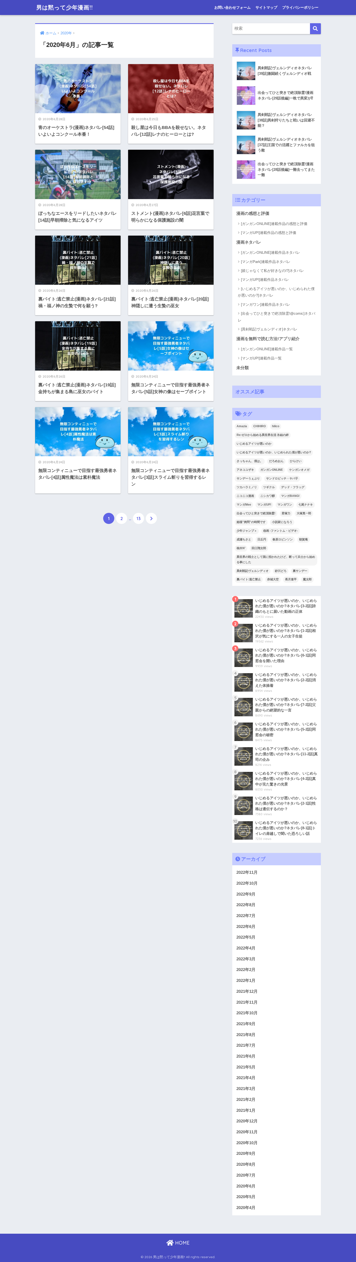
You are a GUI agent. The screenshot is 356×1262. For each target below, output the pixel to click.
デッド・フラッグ (292, 487)
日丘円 (261, 539)
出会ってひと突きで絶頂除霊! (256, 513)
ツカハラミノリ (247, 487)
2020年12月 (247, 1121)
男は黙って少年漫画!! (64, 7)
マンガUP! (264, 504)
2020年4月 (245, 1207)
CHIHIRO (259, 426)
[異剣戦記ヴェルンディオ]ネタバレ (269, 329)
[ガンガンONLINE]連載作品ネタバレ (270, 252)
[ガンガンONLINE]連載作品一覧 (267, 349)
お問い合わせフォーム (232, 7)
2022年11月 (247, 872)
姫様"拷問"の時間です (251, 522)
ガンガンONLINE (271, 469)
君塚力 (286, 513)
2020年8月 (245, 1164)
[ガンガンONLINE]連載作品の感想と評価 (274, 224)
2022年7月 (245, 915)
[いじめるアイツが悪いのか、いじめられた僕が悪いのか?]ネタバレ (276, 292)
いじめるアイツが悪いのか (254, 443)
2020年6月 (245, 1186)
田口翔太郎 (259, 548)
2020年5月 (245, 1197)
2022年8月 (245, 905)
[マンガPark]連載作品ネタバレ (265, 262)
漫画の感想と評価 (252, 213)
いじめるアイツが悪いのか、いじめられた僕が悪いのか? (274, 452)
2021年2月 (245, 1099)
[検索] (315, 28)
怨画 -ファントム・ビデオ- (280, 530)
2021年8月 (245, 1034)
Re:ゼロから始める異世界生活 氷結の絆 (263, 435)
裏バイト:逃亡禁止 (249, 579)
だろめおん (276, 461)
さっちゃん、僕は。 (250, 461)
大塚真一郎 (304, 513)
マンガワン (285, 504)
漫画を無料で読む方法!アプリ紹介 (268, 338)
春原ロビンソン (282, 539)
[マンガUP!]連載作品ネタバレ (265, 279)
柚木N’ (241, 548)
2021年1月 (245, 1110)
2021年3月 (245, 1088)
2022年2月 (245, 969)
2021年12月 (247, 991)
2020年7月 (245, 1175)
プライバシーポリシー (300, 7)
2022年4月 (245, 948)
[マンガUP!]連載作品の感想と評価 (268, 233)
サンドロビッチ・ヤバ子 (282, 478)
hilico (275, 426)
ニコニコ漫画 (245, 496)
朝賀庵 (303, 539)
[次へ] (151, 518)
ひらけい (296, 461)
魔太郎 (307, 579)
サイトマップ (266, 7)
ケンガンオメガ (299, 469)
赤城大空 (273, 579)
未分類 (242, 368)
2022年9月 (245, 894)
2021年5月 (245, 1067)
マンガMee (244, 504)
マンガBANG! (290, 496)
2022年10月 (247, 883)
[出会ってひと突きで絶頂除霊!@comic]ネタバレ (276, 316)
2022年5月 (245, 937)
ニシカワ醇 (267, 496)
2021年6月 (245, 1056)
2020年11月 (247, 1132)
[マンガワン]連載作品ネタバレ (265, 304)
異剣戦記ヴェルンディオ (253, 571)
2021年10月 (247, 1013)
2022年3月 (245, 959)
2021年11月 (247, 1002)
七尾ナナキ (305, 504)
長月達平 (291, 579)
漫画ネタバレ (248, 242)
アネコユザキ (245, 469)
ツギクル (269, 487)
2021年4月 (245, 1077)
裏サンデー (300, 571)
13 (139, 518)
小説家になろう (282, 522)
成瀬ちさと (244, 539)
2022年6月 (245, 926)
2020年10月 (247, 1143)
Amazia (242, 426)
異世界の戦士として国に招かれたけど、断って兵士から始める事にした (276, 559)
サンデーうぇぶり (248, 478)
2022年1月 (245, 980)
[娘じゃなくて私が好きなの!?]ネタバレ (272, 271)
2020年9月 (245, 1153)
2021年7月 (245, 1045)
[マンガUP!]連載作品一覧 (261, 358)
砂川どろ (280, 571)
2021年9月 (245, 1024)
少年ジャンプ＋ (247, 530)
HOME (182, 1243)
